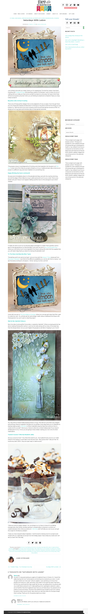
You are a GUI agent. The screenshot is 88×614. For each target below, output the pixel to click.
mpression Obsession (14, 259)
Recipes (30, 18)
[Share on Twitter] (32, 542)
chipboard (39, 548)
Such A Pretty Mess (52, 551)
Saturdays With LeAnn (39, 18)
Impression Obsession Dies (52, 550)
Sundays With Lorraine (52, 567)
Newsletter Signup (70, 7)
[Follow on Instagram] (67, 5)
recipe (34, 551)
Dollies (13, 550)
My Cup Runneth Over (51, 247)
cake (35, 548)
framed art (24, 550)
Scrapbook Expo (49, 18)
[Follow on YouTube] (78, 5)
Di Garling (52, 548)
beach (25, 548)
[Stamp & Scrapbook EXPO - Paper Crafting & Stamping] (44, 6)
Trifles (58, 551)
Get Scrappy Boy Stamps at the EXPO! (73, 36)
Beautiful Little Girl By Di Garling (17, 100)
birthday (32, 548)
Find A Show (21, 13)
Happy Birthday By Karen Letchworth (19, 173)
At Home (12, 18)
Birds (28, 548)
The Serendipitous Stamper (28, 314)
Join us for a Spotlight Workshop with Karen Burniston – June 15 (75, 41)
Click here (23, 426)
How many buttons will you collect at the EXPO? (75, 48)
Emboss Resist (18, 550)
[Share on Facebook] (29, 542)
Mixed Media (17, 551)
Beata (15, 575)
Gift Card (71, 13)
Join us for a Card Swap (71, 44)
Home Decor (25, 18)
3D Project (21, 548)
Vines (32, 552)
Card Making (18, 18)
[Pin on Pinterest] (40, 542)
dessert (48, 548)
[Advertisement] (75, 60)
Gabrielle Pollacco (31, 550)
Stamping (56, 18)
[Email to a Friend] (36, 542)
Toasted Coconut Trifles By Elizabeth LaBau (21, 434)
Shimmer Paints (40, 551)
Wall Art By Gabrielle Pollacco (17, 321)
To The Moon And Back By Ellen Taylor (19, 254)
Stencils (46, 551)
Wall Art (35, 552)
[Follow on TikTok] (70, 5)
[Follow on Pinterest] (74, 5)
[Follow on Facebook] (63, 5)
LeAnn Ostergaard (41, 24)
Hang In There (47, 257)
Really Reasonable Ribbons (27, 551)
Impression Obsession (40, 550)
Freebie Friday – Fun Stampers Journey (21, 567)
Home (15, 13)
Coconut (44, 548)
